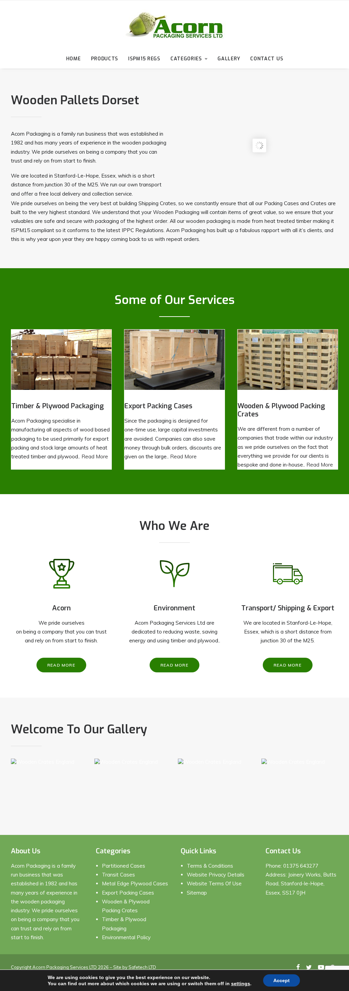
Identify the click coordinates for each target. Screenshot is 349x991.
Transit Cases (118, 874)
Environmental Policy (126, 937)
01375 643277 (300, 866)
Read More (94, 456)
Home (73, 59)
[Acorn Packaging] (174, 25)
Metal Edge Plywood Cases (135, 883)
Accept (281, 980)
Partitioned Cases (123, 866)
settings (240, 983)
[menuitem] (75, 59)
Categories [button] (186, 59)
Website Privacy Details (215, 874)
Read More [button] (61, 665)
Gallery (228, 59)
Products (104, 59)
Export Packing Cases (128, 892)
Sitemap (197, 892)
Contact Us (266, 59)
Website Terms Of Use (214, 883)
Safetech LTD (142, 967)
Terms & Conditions (210, 866)
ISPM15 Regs (144, 59)
